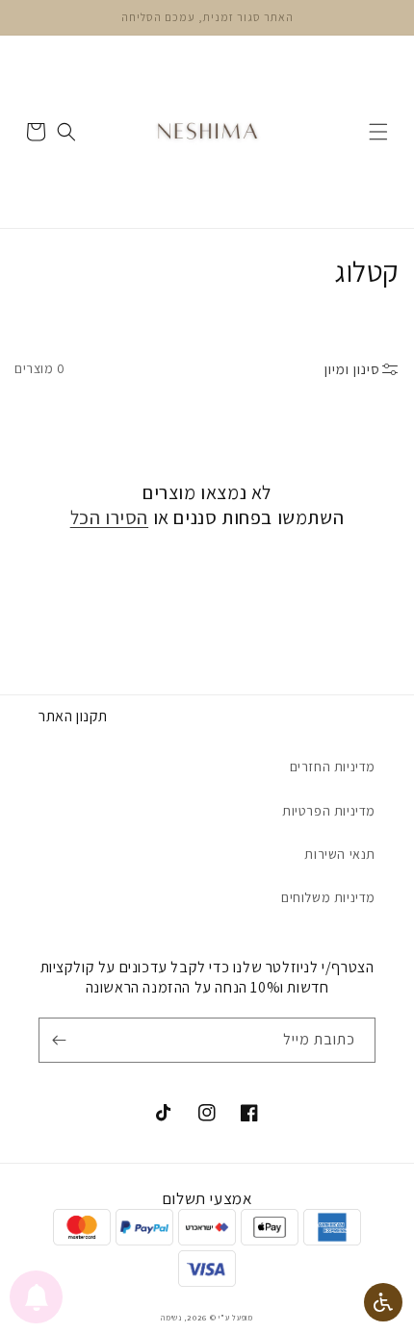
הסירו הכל (109, 517)
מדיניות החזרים (332, 766)
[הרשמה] (62, 1040)
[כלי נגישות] (383, 1302)
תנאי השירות (339, 854)
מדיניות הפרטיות (328, 810)
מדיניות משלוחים (328, 897)
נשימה (171, 1317)
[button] (378, 132)
